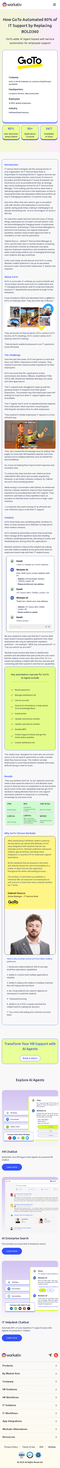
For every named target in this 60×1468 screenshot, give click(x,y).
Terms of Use (28, 1447)
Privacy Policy (11, 1447)
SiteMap (52, 1447)
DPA (41, 1447)
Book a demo (30, 1058)
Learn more (12, 1167)
